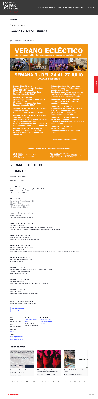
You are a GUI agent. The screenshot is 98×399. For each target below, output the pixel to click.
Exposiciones (79, 7)
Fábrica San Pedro (14, 394)
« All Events (13, 19)
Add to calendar (19, 308)
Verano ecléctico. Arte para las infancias (75, 382)
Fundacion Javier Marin (45, 319)
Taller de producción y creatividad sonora (20, 370)
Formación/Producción (65, 7)
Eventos (12, 331)
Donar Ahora (91, 7)
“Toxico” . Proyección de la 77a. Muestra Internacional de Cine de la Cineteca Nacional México (37, 382)
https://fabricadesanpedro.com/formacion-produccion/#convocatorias (16, 337)
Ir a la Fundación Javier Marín (47, 7)
